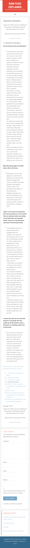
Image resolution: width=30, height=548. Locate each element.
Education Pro (17, 539)
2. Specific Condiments (12, 377)
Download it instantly (15, 38)
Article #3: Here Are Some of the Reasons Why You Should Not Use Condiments (15, 395)
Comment (6, 441)
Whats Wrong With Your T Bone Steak (13, 531)
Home (4, 366)
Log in (15, 543)
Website (5, 480)
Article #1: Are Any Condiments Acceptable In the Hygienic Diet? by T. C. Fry (16, 386)
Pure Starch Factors (8, 523)
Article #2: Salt (10, 390)
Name (5, 462)
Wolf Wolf (5, 527)
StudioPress (15, 541)
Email (5, 471)
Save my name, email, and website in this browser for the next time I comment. (14, 492)
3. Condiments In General (13, 380)
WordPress (22, 541)
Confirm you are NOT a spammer (13, 504)
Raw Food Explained (15, 5)
